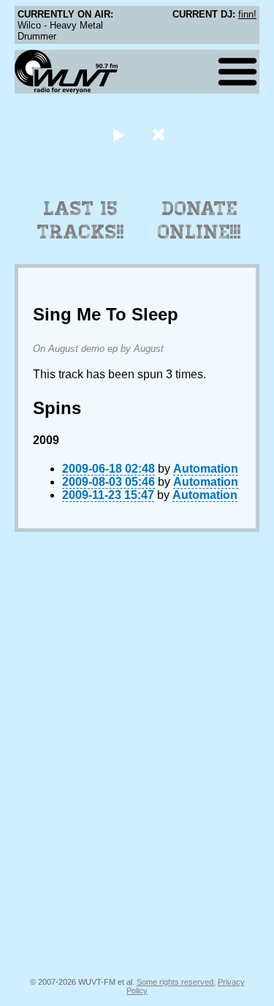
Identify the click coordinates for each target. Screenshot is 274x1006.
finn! (247, 14)
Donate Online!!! (199, 220)
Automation (205, 468)
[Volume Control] (160, 134)
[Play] (118, 134)
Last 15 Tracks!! (80, 220)
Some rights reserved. (176, 981)
